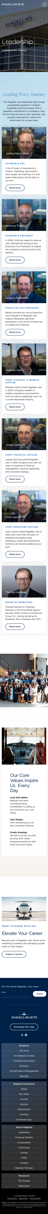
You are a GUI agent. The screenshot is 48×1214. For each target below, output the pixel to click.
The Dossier (24, 1180)
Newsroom (24, 1185)
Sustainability (24, 1142)
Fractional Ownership (24, 1060)
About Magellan (24, 1127)
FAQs (24, 1157)
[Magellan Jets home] (24, 1015)
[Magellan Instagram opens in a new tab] (22, 1035)
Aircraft (24, 1099)
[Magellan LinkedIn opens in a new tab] (26, 1035)
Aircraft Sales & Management (24, 1071)
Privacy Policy (12, 1198)
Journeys (24, 1114)
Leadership (24, 1132)
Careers (24, 1152)
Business (24, 1066)
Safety (24, 1089)
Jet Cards (24, 1050)
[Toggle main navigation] (44, 4)
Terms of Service (35, 1198)
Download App (24, 1119)
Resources (24, 1175)
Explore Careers (14, 954)
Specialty (24, 1076)
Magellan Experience (24, 1083)
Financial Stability (24, 1137)
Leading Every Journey (14, 50)
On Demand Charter (24, 1055)
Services (24, 1104)
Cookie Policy (23, 1198)
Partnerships (24, 1109)
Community (24, 1147)
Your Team (24, 1094)
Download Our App (24, 1026)
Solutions (24, 1045)
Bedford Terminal (24, 1168)
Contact (24, 1162)
